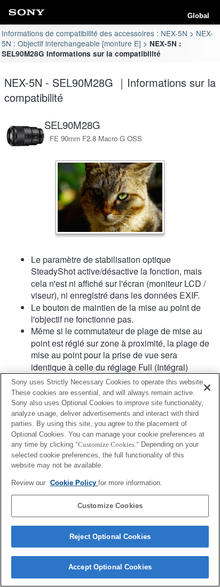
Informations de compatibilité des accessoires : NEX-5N (94, 33)
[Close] (207, 387)
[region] (110, 480)
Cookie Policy (74, 483)
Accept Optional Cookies (110, 567)
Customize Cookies (110, 506)
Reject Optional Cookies (110, 537)
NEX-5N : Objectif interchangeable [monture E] (107, 38)
